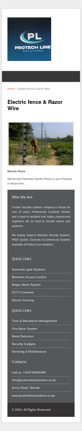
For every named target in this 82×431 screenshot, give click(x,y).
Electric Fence (16, 171)
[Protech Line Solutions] (29, 39)
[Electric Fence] (40, 144)
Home (11, 88)
